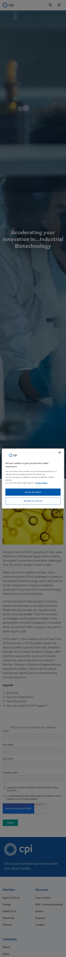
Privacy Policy (41, 483)
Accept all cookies (33, 492)
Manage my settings (33, 501)
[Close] (59, 452)
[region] (33, 478)
